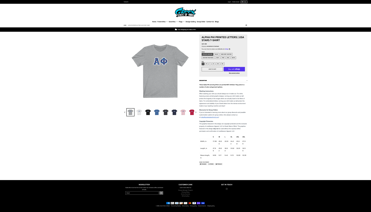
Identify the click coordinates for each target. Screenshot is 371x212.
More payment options (234, 73)
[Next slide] (196, 112)
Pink (223, 58)
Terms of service (202, 206)
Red (228, 58)
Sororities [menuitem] (172, 22)
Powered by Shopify (176, 206)
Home (125, 25)
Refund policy (185, 206)
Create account (235, 2)
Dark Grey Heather (226, 54)
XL (213, 64)
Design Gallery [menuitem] (191, 22)
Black (216, 54)
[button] (130, 112)
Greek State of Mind (165, 206)
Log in (229, 2)
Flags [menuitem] (181, 22)
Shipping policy (211, 206)
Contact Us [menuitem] (210, 22)
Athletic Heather (207, 54)
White (233, 58)
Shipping (204, 46)
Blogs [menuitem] (217, 22)
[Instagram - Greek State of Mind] (246, 25)
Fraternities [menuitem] (161, 22)
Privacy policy (193, 206)
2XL (218, 64)
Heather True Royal (208, 58)
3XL (222, 64)
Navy (217, 58)
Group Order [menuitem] (201, 22)
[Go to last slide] (125, 112)
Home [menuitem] (154, 22)
